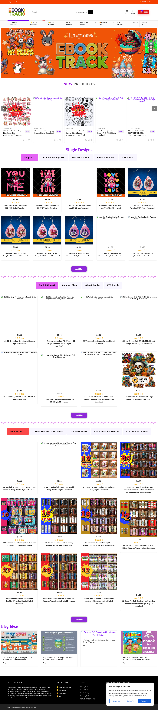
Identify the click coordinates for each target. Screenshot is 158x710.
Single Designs (103, 128)
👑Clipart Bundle (51, 23)
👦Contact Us (61, 693)
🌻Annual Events (103, 23)
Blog (4, 663)
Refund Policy (84, 690)
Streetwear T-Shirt (81, 157)
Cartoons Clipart (70, 285)
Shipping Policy (85, 696)
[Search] (90, 12)
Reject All (130, 701)
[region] (130, 694)
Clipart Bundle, (9, 128)
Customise (116, 701)
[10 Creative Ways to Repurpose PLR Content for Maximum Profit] (19, 632)
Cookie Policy (84, 693)
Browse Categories (13, 23)
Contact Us (144, 23)
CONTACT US (146, 2)
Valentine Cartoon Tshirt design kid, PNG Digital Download (107, 133)
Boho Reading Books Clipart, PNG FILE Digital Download (45, 133)
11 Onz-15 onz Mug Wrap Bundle (48, 431)
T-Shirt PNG (128, 157)
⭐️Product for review (64, 687)
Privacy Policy (84, 687)
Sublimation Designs (83, 23)
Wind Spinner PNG (106, 157)
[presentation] (3, 108)
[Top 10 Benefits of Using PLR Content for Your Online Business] (59, 632)
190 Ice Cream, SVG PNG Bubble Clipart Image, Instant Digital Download (14, 133)
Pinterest (18, 2)
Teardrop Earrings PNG (53, 157)
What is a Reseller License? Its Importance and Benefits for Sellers (136, 658)
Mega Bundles (69, 23)
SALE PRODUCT (47, 285)
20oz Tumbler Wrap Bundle (106, 431)
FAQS (135, 22)
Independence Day (73, 128)
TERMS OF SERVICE (87, 699)
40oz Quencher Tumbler (137, 431)
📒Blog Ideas (61, 690)
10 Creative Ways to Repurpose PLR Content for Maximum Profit (17, 658)
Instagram (10, 2)
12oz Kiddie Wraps (78, 431)
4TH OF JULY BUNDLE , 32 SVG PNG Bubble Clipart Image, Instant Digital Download (76, 134)
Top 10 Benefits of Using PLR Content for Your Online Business (58, 658)
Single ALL (29, 157)
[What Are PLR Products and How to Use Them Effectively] (99, 632)
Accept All (144, 701)
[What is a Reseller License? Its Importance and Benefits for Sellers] (139, 632)
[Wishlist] (133, 11)
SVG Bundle (113, 285)
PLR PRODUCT (121, 23)
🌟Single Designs (37, 23)
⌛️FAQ (59, 696)
